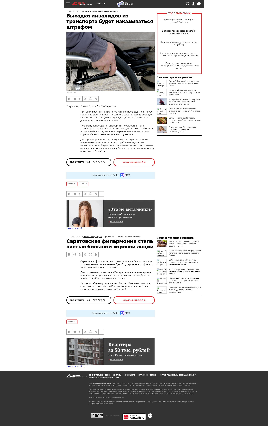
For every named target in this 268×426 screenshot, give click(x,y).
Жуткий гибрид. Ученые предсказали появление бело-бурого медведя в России (185, 253)
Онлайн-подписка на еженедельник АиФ (178, 375)
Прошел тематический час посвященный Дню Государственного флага (179, 65)
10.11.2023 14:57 (72, 11)
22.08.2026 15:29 (73, 237)
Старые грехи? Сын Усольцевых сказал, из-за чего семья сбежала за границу (184, 111)
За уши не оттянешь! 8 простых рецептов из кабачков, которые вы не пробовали (185, 120)
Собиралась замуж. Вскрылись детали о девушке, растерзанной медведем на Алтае (183, 262)
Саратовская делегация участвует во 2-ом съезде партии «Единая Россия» (179, 54)
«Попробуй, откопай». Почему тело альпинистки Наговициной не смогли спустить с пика (184, 101)
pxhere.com (71, 92)
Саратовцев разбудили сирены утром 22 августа (179, 21)
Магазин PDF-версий (147, 375)
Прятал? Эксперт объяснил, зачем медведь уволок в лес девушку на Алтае (184, 83)
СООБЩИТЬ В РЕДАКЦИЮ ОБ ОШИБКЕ (104, 378)
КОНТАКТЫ (117, 375)
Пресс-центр (130, 375)
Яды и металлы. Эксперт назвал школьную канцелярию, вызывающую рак (182, 129)
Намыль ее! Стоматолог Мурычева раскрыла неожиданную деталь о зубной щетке (184, 280)
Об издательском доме (99, 375)
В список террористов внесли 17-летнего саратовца (179, 32)
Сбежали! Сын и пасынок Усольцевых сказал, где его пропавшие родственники (185, 290)
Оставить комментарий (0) (134, 162)
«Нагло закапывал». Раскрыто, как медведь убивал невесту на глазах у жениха (184, 271)
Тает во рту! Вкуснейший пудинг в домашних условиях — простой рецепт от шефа (184, 243)
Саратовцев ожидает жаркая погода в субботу (179, 43)
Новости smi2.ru (75, 228)
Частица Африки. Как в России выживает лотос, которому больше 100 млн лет (184, 92)
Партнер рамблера (112, 415)
